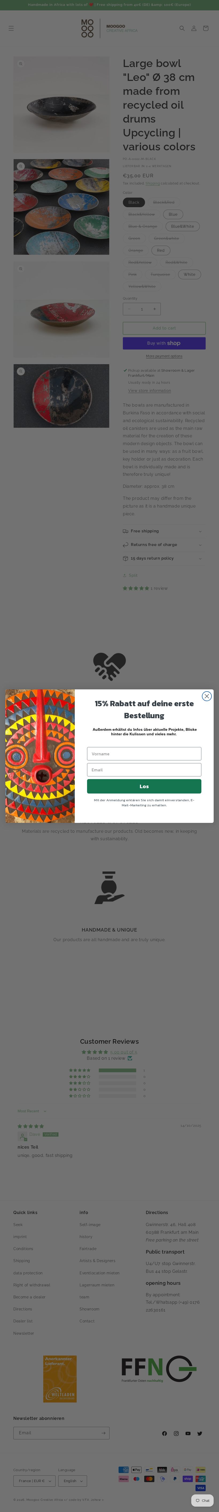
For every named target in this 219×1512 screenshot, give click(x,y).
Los (144, 786)
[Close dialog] (207, 696)
